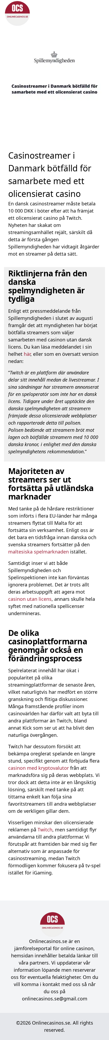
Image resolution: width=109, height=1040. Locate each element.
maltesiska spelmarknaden (38, 551)
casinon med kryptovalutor (38, 768)
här (27, 354)
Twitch (45, 829)
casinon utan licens (30, 599)
